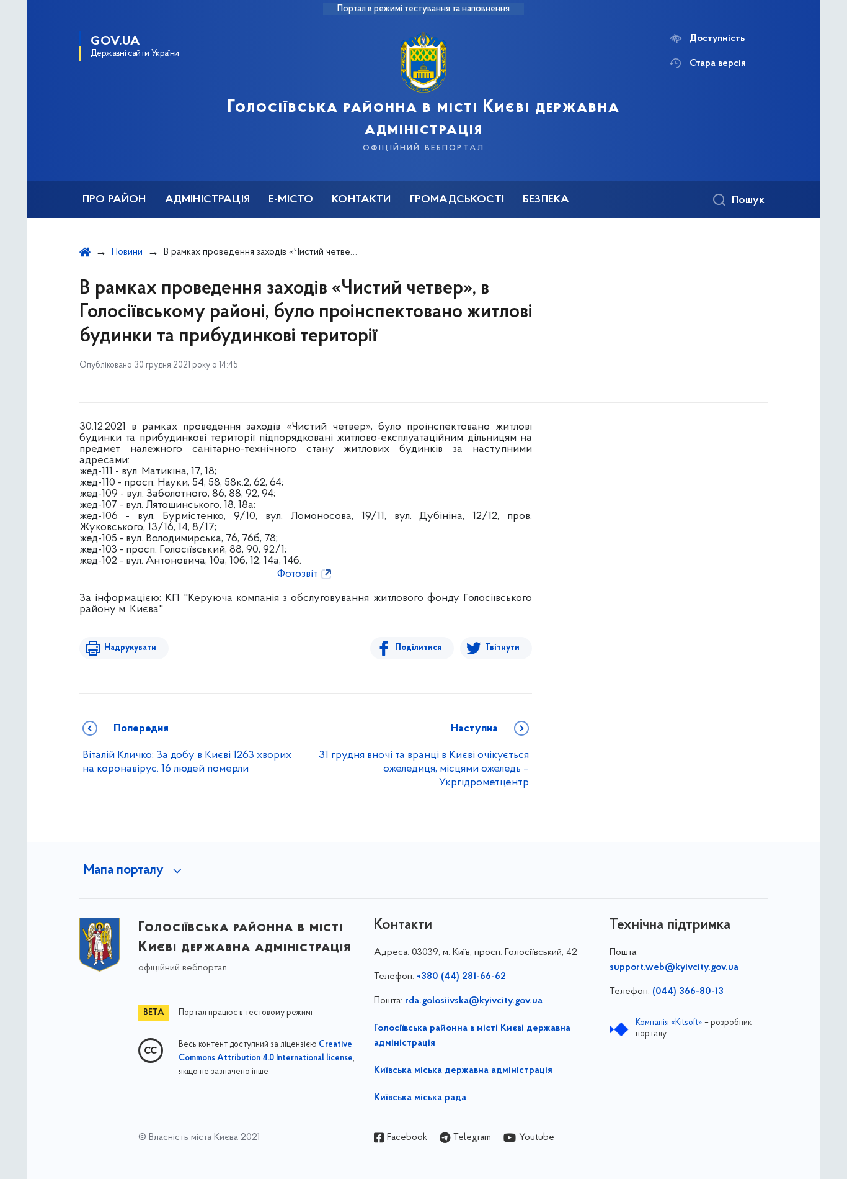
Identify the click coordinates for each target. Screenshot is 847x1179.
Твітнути (502, 648)
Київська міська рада (420, 1098)
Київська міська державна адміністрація (463, 1070)
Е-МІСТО (290, 200)
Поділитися (418, 648)
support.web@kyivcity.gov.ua (674, 967)
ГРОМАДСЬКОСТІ (457, 200)
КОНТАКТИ (361, 200)
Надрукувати (130, 648)
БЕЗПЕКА (546, 200)
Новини (127, 252)
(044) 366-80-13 (688, 991)
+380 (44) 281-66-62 (461, 977)
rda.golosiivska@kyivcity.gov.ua (474, 1001)
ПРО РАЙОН (114, 200)
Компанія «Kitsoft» (669, 1023)
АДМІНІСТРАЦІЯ (207, 200)
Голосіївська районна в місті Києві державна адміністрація (472, 1035)
